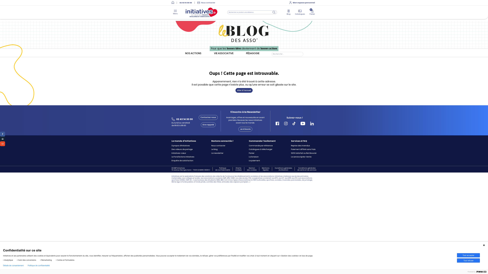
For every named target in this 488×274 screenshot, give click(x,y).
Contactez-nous (208, 117)
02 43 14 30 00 (186, 3)
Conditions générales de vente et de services (306, 169)
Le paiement (254, 161)
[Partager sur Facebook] (2, 134)
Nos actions (193, 53)
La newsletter (217, 153)
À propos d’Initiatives (181, 146)
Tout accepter (468, 255)
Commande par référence (261, 146)
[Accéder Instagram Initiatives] (286, 124)
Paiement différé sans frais (303, 149)
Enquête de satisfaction (182, 161)
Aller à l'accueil (244, 90)
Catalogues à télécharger (260, 149)
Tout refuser (468, 260)
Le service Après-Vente (301, 157)
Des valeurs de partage (182, 149)
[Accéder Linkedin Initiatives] (312, 124)
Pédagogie (252, 53)
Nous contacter (218, 146)
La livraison (254, 157)
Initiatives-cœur (179, 153)
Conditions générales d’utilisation (283, 169)
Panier (251, 153)
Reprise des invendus (300, 146)
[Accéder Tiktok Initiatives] (294, 124)
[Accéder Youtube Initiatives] (303, 124)
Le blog (214, 149)
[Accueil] (173, 2)
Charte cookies (238, 169)
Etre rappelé (208, 124)
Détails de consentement (13, 265)
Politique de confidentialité (222, 169)
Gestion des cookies (252, 169)
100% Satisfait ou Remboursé (303, 153)
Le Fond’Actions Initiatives (183, 157)
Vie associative (223, 53)
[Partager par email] (2, 143)
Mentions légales (265, 169)
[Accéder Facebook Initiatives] (277, 124)
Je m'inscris (245, 129)
